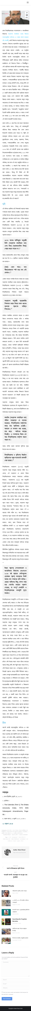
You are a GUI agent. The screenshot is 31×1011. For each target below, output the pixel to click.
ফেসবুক (7, 831)
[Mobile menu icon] (27, 2)
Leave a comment (23, 834)
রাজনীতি (3, 833)
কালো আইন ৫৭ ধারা (10, 830)
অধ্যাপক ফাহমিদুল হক (22, 837)
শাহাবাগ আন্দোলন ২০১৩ (9, 833)
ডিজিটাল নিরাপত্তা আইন (6, 839)
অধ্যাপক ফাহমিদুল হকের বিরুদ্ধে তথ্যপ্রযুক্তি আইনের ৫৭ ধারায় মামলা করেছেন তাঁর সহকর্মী (15, 37)
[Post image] (6, 893)
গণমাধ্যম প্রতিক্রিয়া (22, 830)
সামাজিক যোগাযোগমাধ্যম (18, 833)
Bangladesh (14, 837)
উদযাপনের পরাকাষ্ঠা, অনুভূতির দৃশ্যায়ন (20, 938)
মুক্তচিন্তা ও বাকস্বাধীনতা (22, 831)
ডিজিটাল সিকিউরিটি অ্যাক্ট (15, 839)
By (7, 834)
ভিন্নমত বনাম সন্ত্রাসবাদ (14, 831)
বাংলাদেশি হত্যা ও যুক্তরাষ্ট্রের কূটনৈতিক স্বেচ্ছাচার (20, 911)
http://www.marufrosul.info (19, 852)
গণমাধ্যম (16, 830)
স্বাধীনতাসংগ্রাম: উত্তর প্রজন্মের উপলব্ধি (19, 929)
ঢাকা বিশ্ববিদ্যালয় (22, 839)
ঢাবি (27, 839)
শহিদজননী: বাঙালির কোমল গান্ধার (19, 891)
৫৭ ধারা (10, 837)
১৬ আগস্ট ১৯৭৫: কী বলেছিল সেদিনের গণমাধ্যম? (20, 901)
